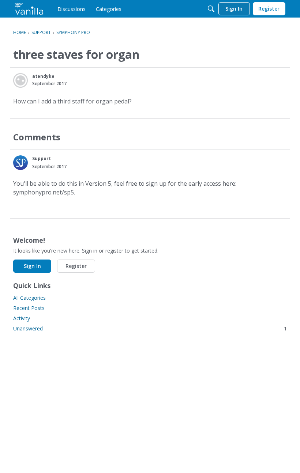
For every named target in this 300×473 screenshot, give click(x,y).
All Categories (29, 297)
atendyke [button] (43, 76)
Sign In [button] (32, 265)
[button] (20, 80)
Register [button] (76, 265)
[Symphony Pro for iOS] (29, 9)
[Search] (211, 8)
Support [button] (41, 158)
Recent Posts (29, 307)
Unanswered (150, 328)
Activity (21, 318)
